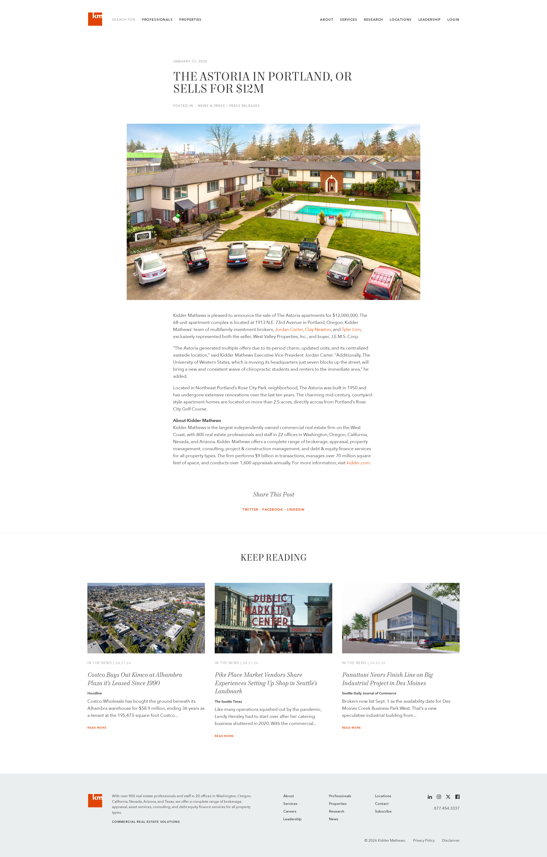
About (326, 20)
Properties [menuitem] (338, 804)
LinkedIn (295, 510)
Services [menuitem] (290, 804)
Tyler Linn (351, 329)
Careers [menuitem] (289, 811)
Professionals (157, 20)
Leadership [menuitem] (292, 819)
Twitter (250, 510)
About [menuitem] (288, 796)
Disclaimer (451, 840)
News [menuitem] (333, 819)
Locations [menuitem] (383, 796)
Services (348, 20)
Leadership (429, 20)
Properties (190, 20)
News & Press (211, 106)
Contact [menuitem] (382, 804)
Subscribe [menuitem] (383, 811)
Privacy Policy (424, 840)
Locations (401, 20)
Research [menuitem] (336, 811)
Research (373, 20)
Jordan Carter (288, 329)
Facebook (272, 510)
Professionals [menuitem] (340, 796)
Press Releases (244, 106)
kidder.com (358, 462)
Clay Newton (318, 329)
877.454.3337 (447, 808)
